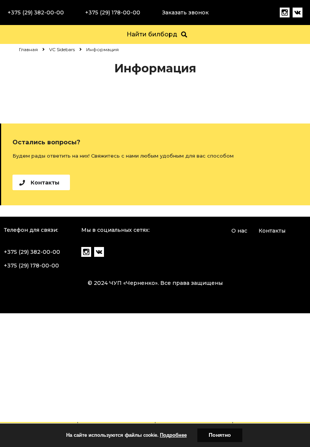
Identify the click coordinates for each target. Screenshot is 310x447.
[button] (41, 182)
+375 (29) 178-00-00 (112, 12)
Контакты (272, 230)
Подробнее (173, 435)
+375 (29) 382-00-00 (36, 12)
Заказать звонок (185, 12)
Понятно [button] (220, 435)
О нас (239, 230)
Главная (28, 49)
